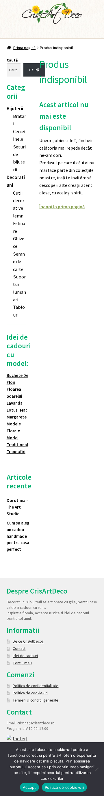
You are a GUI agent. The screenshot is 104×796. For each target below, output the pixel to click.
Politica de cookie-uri (30, 693)
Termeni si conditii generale (35, 700)
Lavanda (15, 403)
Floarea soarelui (14, 392)
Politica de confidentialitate (35, 685)
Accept (29, 787)
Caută (12, 60)
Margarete (17, 417)
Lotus (12, 410)
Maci (24, 410)
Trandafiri (16, 451)
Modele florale (14, 427)
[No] (97, 769)
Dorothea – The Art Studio (18, 507)
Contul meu (22, 663)
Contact (19, 648)
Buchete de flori (17, 379)
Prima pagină (24, 47)
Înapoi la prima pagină (62, 206)
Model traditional (17, 441)
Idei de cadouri (25, 655)
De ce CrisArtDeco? (28, 641)
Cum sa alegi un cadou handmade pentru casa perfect (19, 536)
